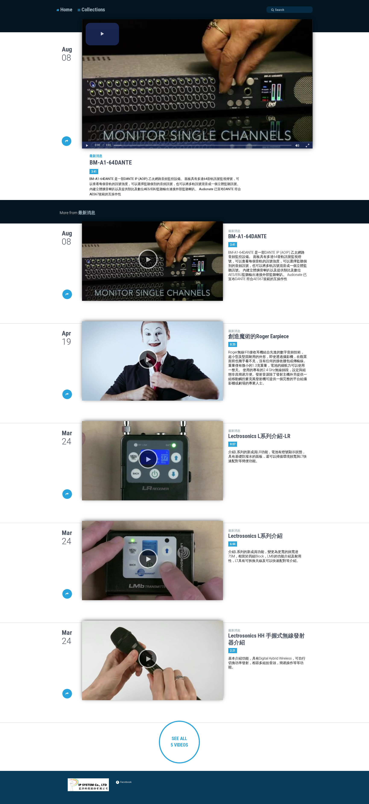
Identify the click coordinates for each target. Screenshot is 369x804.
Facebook (126, 782)
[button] (102, 34)
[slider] (202, 145)
